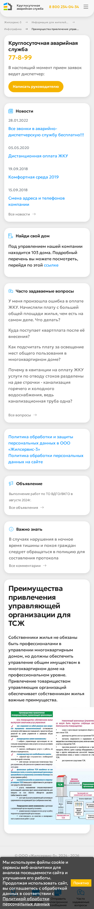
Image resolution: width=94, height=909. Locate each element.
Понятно (81, 883)
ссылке (51, 265)
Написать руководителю (36, 86)
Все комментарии (25, 565)
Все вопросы (19, 415)
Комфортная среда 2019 (33, 177)
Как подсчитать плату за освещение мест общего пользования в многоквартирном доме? (46, 353)
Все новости (19, 214)
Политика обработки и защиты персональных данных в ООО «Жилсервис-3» (40, 443)
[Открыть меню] (86, 7)
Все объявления (23, 507)
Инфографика (12, 29)
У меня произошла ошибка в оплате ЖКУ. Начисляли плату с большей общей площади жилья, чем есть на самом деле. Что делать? (46, 310)
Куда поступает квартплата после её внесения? (46, 333)
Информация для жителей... (50, 22)
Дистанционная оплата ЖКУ (38, 155)
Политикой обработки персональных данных (26, 901)
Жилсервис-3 (12, 22)
